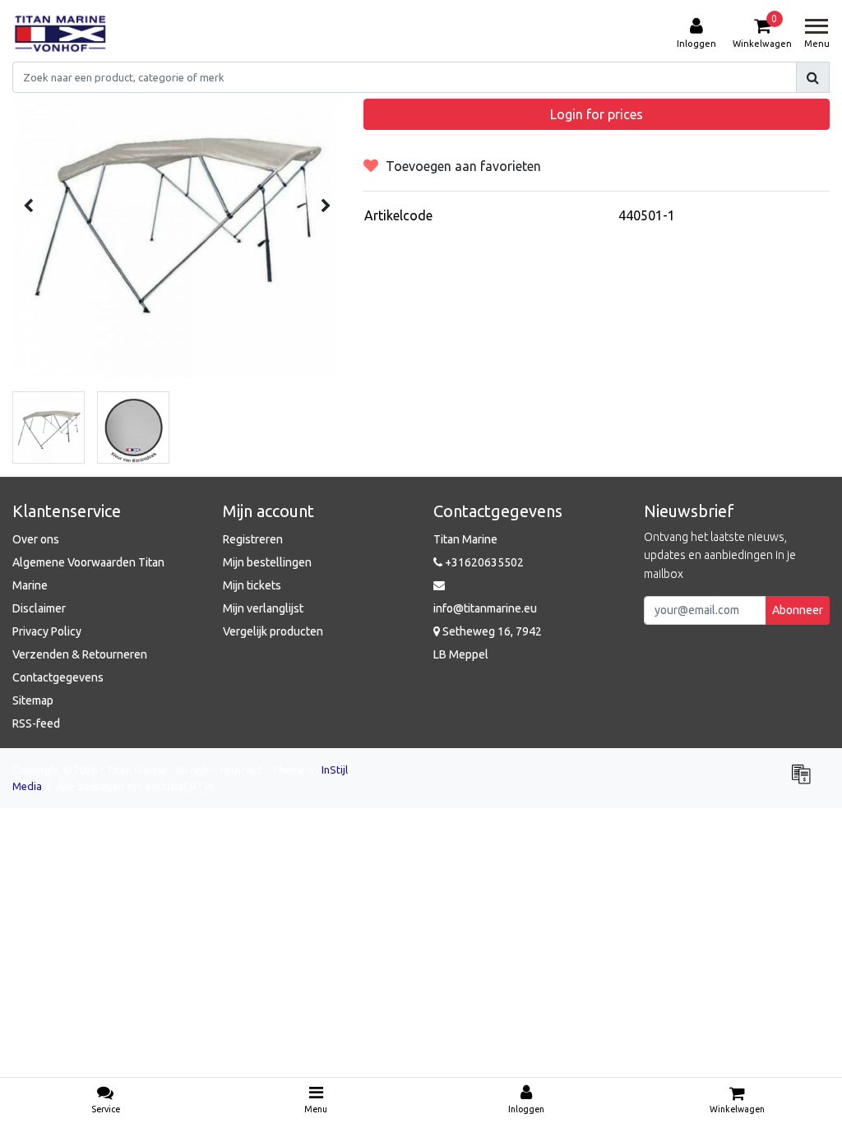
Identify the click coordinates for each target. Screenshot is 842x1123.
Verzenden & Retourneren (79, 654)
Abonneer (797, 610)
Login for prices (596, 114)
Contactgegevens (58, 677)
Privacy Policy (46, 631)
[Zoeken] (813, 77)
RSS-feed (36, 723)
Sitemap (32, 700)
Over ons (35, 539)
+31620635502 (483, 562)
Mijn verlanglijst (263, 608)
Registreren (253, 539)
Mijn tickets (252, 585)
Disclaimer (39, 608)
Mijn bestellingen (267, 562)
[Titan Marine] (60, 33)
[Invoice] (805, 781)
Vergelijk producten (273, 631)
